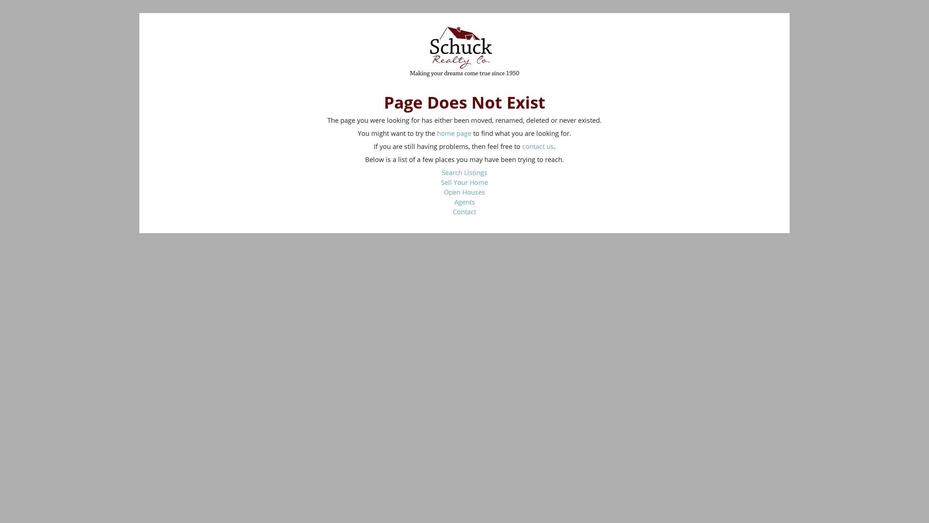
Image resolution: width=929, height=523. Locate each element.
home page (454, 133)
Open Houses (464, 192)
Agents (464, 202)
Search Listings (464, 172)
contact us (538, 146)
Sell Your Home (464, 182)
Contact (464, 211)
